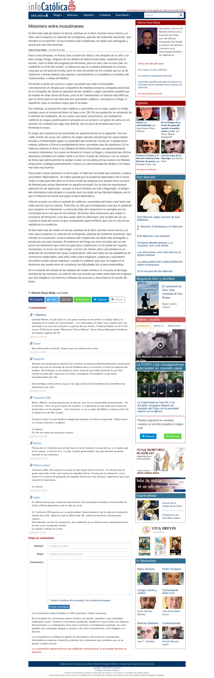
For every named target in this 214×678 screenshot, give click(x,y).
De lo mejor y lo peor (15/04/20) (152, 70)
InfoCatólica (38, 15)
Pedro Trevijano (171, 569)
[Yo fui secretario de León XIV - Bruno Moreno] (160, 461)
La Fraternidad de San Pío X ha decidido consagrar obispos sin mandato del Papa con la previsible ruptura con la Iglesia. (158, 407)
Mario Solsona (145, 569)
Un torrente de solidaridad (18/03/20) (155, 76)
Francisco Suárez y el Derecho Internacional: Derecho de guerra (148, 158)
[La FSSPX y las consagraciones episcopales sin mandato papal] (160, 384)
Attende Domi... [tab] (175, 326)
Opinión (88, 15)
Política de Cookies (118, 664)
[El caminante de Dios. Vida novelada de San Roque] (148, 298)
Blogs (57, 15)
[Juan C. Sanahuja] (148, 632)
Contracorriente (171, 623)
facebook (107, 670)
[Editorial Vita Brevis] (160, 540)
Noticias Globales (147, 623)
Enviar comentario (59, 606)
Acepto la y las (81, 600)
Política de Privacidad (101, 664)
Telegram (101, 299)
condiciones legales (100, 600)
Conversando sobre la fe (170, 592)
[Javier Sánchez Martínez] (148, 602)
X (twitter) (98, 670)
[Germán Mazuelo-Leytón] (173, 632)
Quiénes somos (66, 664)
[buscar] (181, 15)
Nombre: (39, 546)
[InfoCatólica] (52, 5)
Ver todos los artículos (146, 169)
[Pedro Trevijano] (173, 578)
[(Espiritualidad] (148, 509)
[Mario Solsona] (148, 578)
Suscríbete (122, 15)
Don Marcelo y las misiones (153, 236)
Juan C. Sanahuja (145, 641)
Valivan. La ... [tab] (159, 326)
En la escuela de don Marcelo (155, 271)
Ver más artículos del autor (150, 94)
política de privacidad (72, 600)
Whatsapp (83, 299)
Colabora (105, 15)
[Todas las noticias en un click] (160, 484)
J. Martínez (39, 314)
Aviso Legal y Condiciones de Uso (140, 664)
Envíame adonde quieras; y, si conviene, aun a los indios (155, 244)
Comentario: (37, 562)
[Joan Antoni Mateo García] (173, 602)
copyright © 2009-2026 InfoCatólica (107, 668)
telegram (115, 670)
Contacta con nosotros (82, 664)
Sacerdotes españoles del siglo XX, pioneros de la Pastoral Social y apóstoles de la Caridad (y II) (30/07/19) (160, 85)
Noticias (72, 15)
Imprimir (118, 299)
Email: (40, 554)
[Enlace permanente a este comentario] (31, 314)
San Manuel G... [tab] (144, 326)
